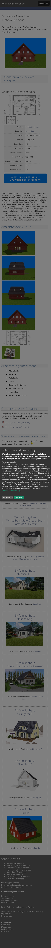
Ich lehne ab (8, 498)
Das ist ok (19, 498)
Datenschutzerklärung (11, 491)
